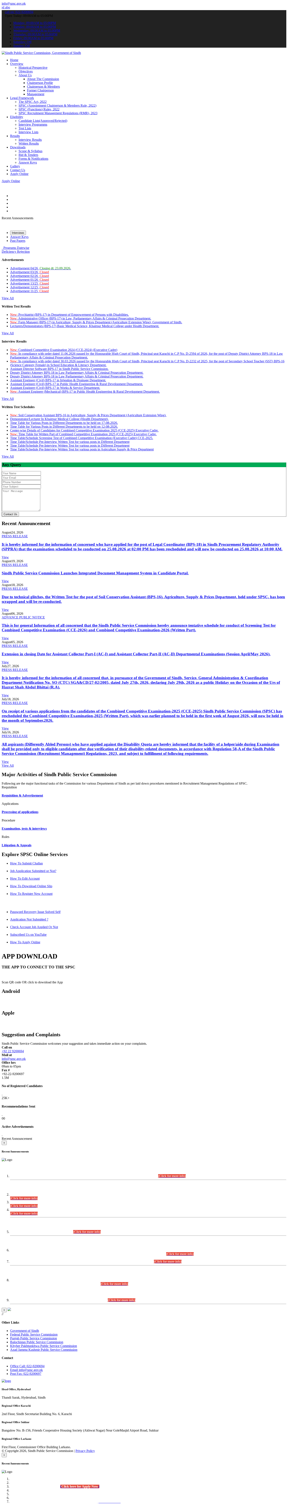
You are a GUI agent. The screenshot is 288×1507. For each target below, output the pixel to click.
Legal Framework (22, 98)
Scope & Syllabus (30, 151)
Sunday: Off (21, 45)
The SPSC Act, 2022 (33, 102)
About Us (25, 75)
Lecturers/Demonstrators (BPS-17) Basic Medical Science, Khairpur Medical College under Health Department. (84, 326)
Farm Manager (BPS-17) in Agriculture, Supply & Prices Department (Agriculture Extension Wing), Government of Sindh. (96, 322)
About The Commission (43, 79)
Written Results (29, 143)
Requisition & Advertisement (22, 795)
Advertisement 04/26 (40, 268)
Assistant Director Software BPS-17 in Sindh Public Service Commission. (59, 369)
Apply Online (19, 174)
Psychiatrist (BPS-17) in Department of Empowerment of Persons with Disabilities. (69, 314)
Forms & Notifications (33, 158)
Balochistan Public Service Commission (36, 1342)
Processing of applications (20, 812)
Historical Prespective (33, 67)
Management (35, 94)
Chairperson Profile (40, 83)
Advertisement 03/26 (29, 272)
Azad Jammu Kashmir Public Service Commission (43, 1349)
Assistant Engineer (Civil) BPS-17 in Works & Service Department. (55, 388)
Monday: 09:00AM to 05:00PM (34, 23)
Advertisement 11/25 (29, 291)
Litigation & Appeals (16, 845)
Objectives (26, 71)
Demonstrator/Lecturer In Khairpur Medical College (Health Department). (59, 419)
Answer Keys (28, 162)
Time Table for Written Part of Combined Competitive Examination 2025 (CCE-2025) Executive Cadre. (83, 434)
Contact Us (17, 170)
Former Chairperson (40, 90)
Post (25, 1373)
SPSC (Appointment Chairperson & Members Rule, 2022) (57, 105)
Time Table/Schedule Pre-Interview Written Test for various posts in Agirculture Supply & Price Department (82, 449)
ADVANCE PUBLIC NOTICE (23, 617)
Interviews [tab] (18, 232)
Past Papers (17, 240)
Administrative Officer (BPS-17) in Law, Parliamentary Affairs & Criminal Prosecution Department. (80, 318)
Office (27, 1366)
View (5, 557)
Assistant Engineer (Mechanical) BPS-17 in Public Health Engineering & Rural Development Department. (85, 391)
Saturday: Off (22, 42)
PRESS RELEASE (15, 536)
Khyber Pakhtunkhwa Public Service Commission (43, 1346)
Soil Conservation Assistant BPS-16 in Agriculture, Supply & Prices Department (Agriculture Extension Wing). (88, 415)
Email (26, 1370)
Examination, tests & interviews (24, 828)
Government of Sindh (24, 1330)
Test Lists (25, 128)
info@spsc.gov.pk (14, 3)
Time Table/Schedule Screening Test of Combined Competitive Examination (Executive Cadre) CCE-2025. (81, 438)
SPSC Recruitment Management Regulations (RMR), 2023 (58, 113)
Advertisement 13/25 (29, 283)
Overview (16, 64)
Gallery (15, 166)
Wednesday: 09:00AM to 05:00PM (36, 30)
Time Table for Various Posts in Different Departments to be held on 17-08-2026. (64, 423)
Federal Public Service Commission (34, 1334)
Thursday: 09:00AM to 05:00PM (35, 34)
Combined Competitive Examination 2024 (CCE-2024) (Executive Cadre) (63, 350)
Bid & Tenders (28, 155)
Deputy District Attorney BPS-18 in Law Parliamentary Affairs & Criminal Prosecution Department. (76, 372)
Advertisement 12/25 (29, 287)
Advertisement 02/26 (29, 276)
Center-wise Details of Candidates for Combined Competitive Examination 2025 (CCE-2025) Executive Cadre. (84, 430)
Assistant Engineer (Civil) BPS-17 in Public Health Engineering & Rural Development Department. (76, 384)
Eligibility (16, 117)
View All (8, 298)
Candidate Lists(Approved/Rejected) (43, 120)
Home (14, 60)
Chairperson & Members (43, 86)
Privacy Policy (85, 1451)
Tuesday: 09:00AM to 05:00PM (34, 26)
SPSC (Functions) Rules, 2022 (39, 109)
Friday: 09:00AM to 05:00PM (33, 38)
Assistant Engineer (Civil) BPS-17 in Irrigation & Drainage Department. (58, 380)
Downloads (18, 147)
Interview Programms (33, 124)
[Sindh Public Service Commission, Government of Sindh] (41, 53)
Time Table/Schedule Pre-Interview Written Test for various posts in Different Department (69, 442)
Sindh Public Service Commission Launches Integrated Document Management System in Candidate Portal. (95, 573)
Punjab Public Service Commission (33, 1338)
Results (15, 136)
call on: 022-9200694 (19, 12)
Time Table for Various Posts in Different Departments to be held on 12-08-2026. (64, 426)
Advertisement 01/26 (29, 279)
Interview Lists (28, 132)
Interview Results (30, 139)
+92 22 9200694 (13, 1051)
